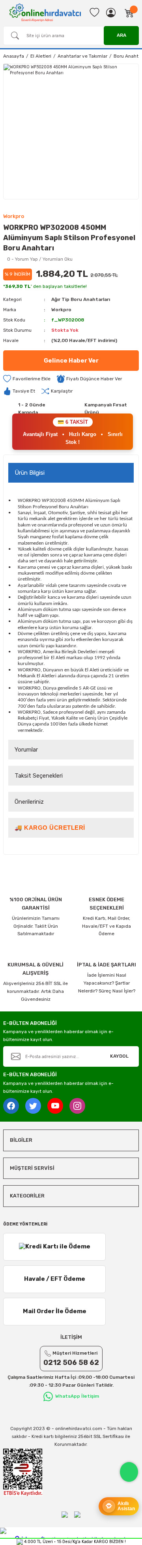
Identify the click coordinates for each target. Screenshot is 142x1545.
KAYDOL (119, 1056)
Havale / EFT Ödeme (54, 1278)
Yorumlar (26, 749)
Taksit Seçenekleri (39, 775)
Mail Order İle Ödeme (54, 1311)
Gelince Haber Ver (71, 360)
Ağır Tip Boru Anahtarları (80, 299)
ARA (121, 35)
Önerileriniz (29, 801)
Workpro (61, 309)
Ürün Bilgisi (30, 472)
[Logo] (45, 12)
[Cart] (129, 12)
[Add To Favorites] (26, 379)
